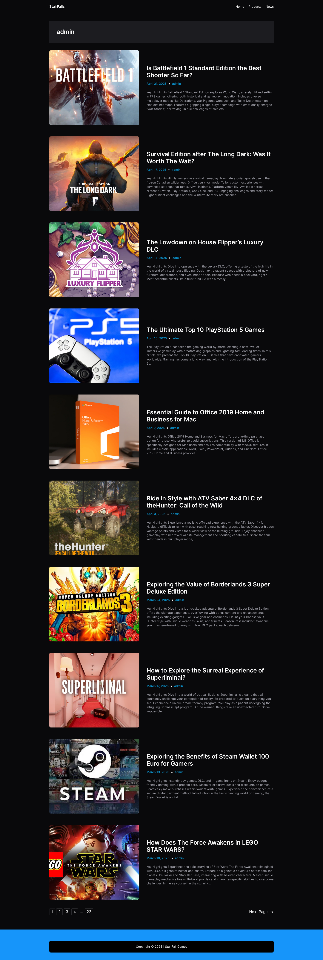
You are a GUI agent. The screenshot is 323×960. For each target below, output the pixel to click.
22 (89, 911)
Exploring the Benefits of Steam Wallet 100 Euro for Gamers (208, 760)
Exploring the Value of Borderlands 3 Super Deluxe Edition (208, 588)
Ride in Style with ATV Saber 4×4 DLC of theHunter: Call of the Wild (204, 502)
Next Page (261, 911)
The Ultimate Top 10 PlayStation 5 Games (206, 329)
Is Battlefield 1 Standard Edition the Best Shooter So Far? (204, 72)
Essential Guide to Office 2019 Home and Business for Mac (205, 416)
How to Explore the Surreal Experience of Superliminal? (205, 674)
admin (176, 83)
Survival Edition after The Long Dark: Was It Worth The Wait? (209, 158)
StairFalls (57, 6)
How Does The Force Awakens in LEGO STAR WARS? (202, 846)
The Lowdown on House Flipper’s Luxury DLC (205, 246)
